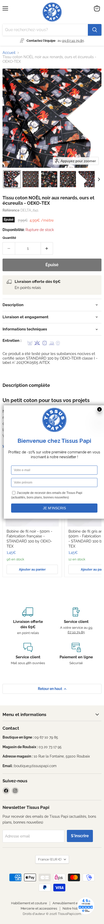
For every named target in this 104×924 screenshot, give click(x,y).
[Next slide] (99, 179)
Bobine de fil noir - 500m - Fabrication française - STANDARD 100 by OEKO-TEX (29, 539)
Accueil (9, 53)
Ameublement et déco (70, 903)
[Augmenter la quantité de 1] (47, 248)
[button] (11, 179)
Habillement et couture (29, 903)
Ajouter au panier (32, 569)
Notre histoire (73, 908)
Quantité (9, 238)
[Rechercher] (94, 30)
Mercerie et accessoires (39, 908)
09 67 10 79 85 (73, 41)
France (49, 859)
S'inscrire (80, 835)
